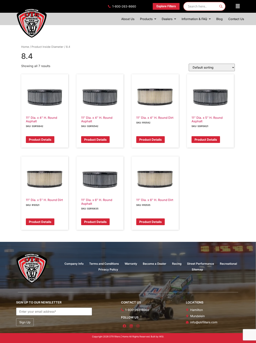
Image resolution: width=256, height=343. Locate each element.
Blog (219, 19)
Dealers (167, 19)
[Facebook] (124, 326)
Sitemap (197, 269)
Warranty (131, 263)
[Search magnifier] (221, 6)
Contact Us (236, 19)
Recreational (228, 263)
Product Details (40, 139)
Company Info (74, 263)
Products (146, 19)
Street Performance (200, 263)
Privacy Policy (108, 269)
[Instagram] (138, 326)
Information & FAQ (194, 19)
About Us (127, 19)
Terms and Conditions (104, 263)
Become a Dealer (154, 263)
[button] (235, 6)
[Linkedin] (131, 326)
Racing (176, 263)
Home (25, 47)
